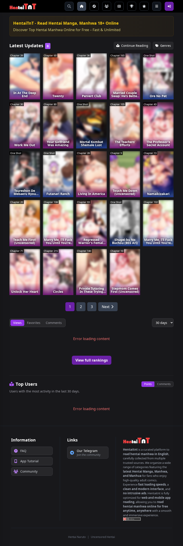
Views (17, 323)
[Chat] (106, 6)
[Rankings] (131, 6)
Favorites (33, 323)
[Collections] (119, 6)
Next (106, 306)
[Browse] (94, 6)
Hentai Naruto (77, 537)
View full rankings (91, 360)
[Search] (69, 6)
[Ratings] (144, 6)
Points (148, 384)
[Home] (81, 6)
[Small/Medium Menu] (156, 6)
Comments (164, 384)
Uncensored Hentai (103, 537)
